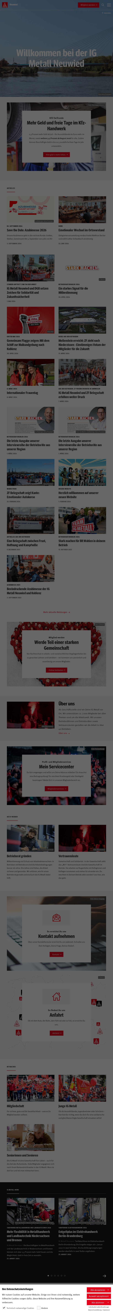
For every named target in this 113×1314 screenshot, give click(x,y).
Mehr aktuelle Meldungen (55, 611)
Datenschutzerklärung (94, 1310)
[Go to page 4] (58, 1275)
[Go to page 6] (64, 1275)
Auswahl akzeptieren (98, 1296)
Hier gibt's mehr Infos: (56, 154)
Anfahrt (56, 1033)
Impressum (106, 1310)
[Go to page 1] (48, 1275)
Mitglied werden (88, 4)
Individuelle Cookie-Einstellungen (99, 1307)
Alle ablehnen (98, 1302)
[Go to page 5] (61, 1275)
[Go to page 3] (55, 1275)
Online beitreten (56, 670)
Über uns (63, 732)
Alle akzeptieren (98, 1289)
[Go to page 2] (51, 1275)
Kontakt (55, 954)
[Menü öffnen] (109, 5)
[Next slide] (104, 1275)
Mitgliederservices (56, 788)
